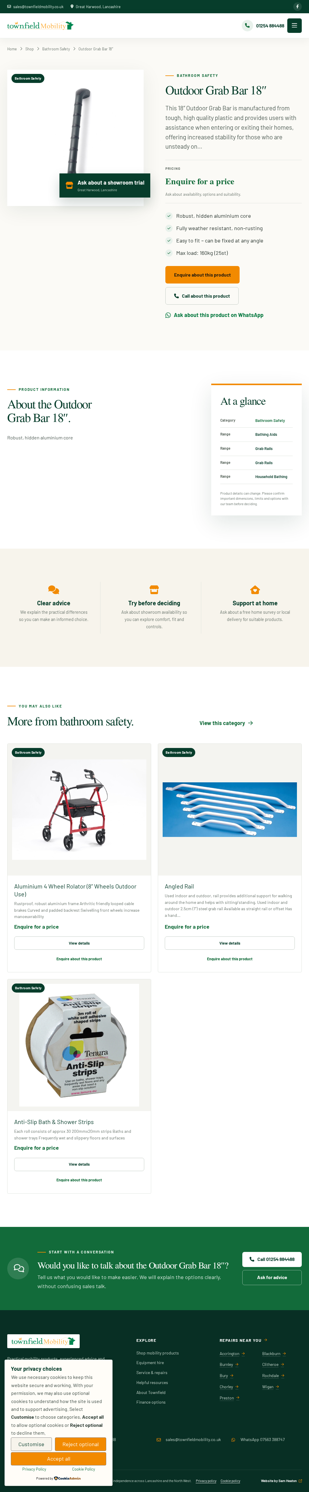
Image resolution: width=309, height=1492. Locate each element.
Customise (31, 1444)
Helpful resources (152, 1382)
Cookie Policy (83, 1469)
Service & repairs (151, 1372)
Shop (29, 49)
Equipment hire (150, 1362)
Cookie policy (230, 1480)
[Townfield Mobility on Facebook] (297, 6)
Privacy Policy (34, 1469)
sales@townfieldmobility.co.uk (38, 7)
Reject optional (80, 1444)
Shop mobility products (157, 1352)
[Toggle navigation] (294, 25)
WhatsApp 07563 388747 (263, 1439)
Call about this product (206, 296)
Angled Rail (179, 886)
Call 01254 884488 (276, 1259)
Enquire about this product (202, 274)
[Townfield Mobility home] (40, 25)
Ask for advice (272, 1277)
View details (79, 943)
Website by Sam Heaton (279, 1480)
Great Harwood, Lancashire (98, 7)
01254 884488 (103, 1439)
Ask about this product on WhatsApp (218, 315)
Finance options (151, 1402)
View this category (222, 723)
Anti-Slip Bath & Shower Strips (54, 1121)
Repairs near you (241, 1340)
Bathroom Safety (56, 49)
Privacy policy (206, 1480)
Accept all (58, 1458)
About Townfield (151, 1392)
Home (12, 49)
